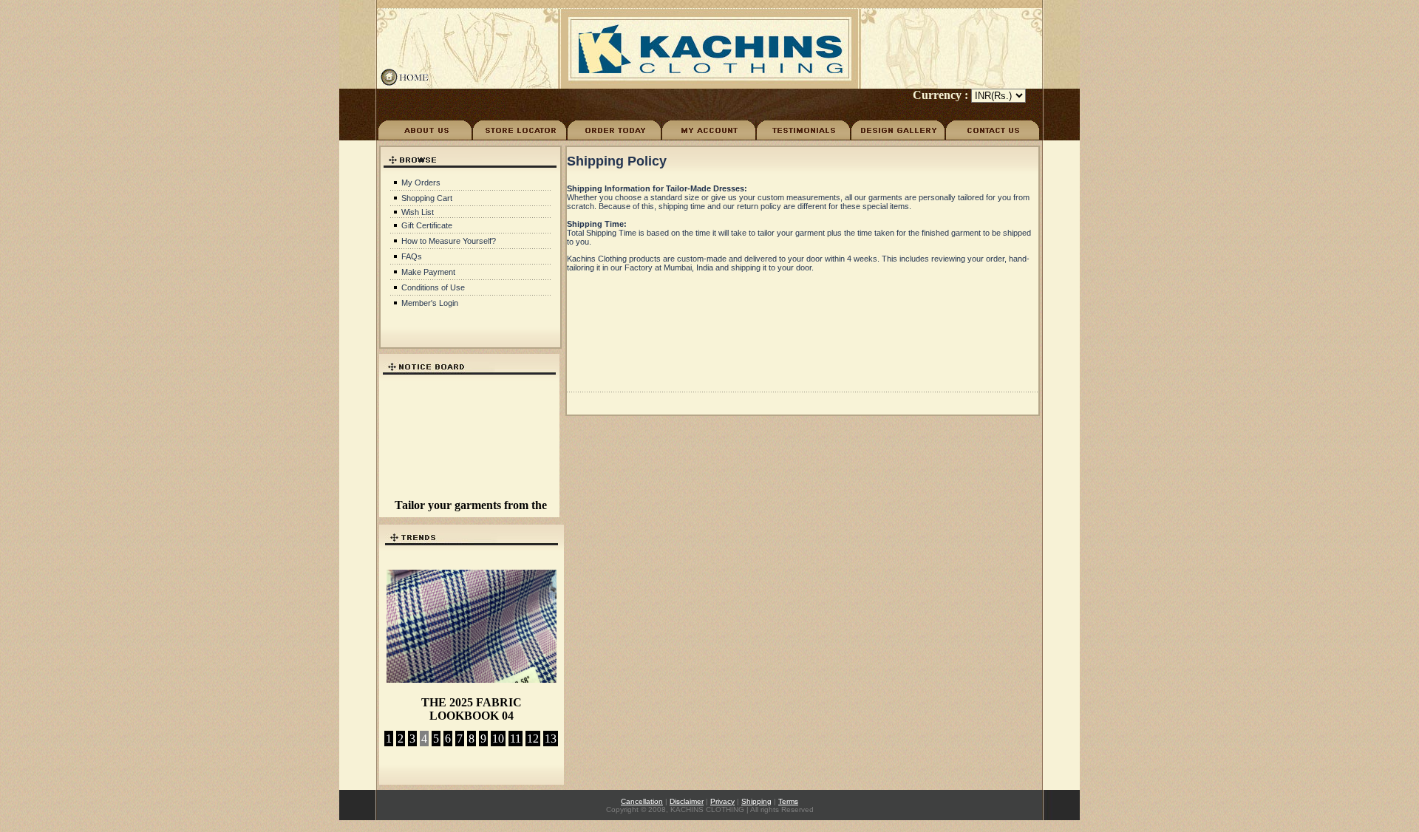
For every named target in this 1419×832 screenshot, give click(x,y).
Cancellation (642, 801)
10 (498, 738)
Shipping (756, 801)
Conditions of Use (433, 287)
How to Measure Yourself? (448, 240)
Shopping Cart (426, 198)
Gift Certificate (426, 225)
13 (551, 738)
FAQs (411, 256)
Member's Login (429, 303)
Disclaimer (687, 801)
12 (533, 738)
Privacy (722, 801)
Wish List (417, 212)
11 (515, 738)
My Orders (420, 182)
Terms (788, 801)
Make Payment (428, 271)
